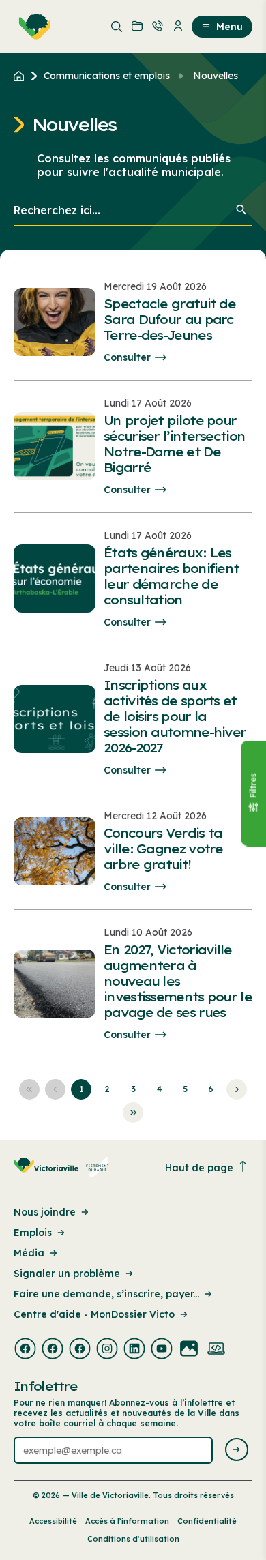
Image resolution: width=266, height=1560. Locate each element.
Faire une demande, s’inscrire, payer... (106, 1294)
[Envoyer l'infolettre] (236, 1450)
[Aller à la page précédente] (55, 1089)
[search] (133, 210)
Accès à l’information (127, 1521)
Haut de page (199, 1168)
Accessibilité (53, 1521)
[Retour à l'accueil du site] (22, 76)
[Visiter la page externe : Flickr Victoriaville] (189, 1350)
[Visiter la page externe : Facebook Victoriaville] (25, 1350)
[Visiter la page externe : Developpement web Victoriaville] (216, 1350)
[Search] (241, 211)
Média (29, 1253)
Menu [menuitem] (229, 26)
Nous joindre (45, 1212)
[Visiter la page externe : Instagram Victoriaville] (107, 1350)
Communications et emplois (107, 76)
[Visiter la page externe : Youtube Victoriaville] (161, 1350)
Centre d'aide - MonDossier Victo (94, 1314)
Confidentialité (207, 1521)
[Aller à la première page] (29, 1089)
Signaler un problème (67, 1273)
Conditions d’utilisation (133, 1539)
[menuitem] (32, 27)
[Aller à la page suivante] (237, 1089)
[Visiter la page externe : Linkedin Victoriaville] (134, 1350)
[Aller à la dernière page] (133, 1112)
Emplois (33, 1232)
